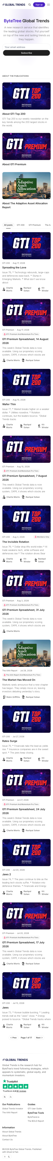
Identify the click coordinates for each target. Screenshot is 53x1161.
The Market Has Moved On (18, 679)
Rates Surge (9, 741)
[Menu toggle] (48, 4)
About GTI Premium (14, 164)
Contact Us (7, 1139)
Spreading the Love (14, 267)
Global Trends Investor (12, 1108)
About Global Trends (11, 1131)
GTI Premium (35, 225)
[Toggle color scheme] (7, 1157)
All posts (8, 225)
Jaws (5, 1007)
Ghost (9, 1152)
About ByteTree (9, 1135)
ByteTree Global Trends (20, 1149)
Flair (16, 1152)
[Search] (29, 4)
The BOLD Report (36, 1121)
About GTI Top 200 (13, 113)
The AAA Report (9, 670)
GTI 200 (20, 225)
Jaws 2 (6, 874)
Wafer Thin (9, 404)
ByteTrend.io (33, 1117)
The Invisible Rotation (15, 541)
